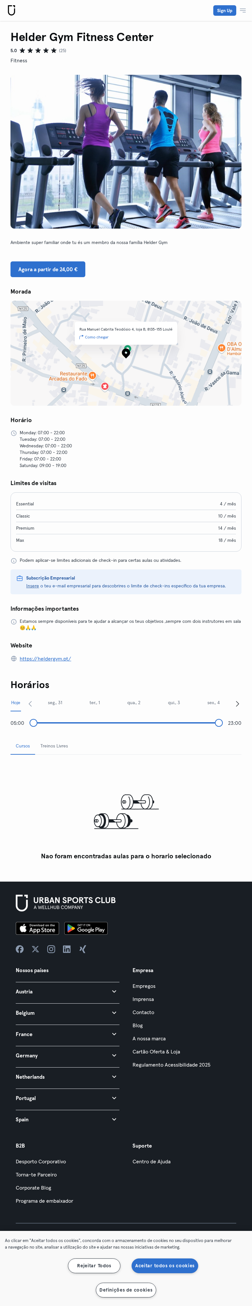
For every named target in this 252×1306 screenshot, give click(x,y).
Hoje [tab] (15, 702)
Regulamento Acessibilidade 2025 (171, 1064)
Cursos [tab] (23, 746)
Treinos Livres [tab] (54, 746)
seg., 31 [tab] (55, 702)
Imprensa (143, 999)
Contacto (143, 1012)
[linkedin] (67, 949)
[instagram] (51, 949)
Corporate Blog (33, 1187)
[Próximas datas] (237, 703)
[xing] (83, 949)
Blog (138, 1025)
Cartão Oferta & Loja (156, 1051)
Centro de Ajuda (152, 1161)
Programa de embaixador (44, 1200)
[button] (67, 991)
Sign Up (224, 10)
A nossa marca (149, 1038)
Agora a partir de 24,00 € (47, 269)
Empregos (144, 986)
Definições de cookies (125, 1290)
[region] (126, 1268)
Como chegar (97, 337)
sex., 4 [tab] (213, 702)
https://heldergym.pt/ (45, 658)
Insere (32, 586)
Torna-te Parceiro (36, 1174)
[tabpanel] (126, 812)
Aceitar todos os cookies (165, 1266)
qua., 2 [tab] (133, 702)
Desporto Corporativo (41, 1161)
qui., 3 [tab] (174, 702)
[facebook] (20, 949)
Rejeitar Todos (94, 1266)
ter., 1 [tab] (95, 702)
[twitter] (35, 949)
